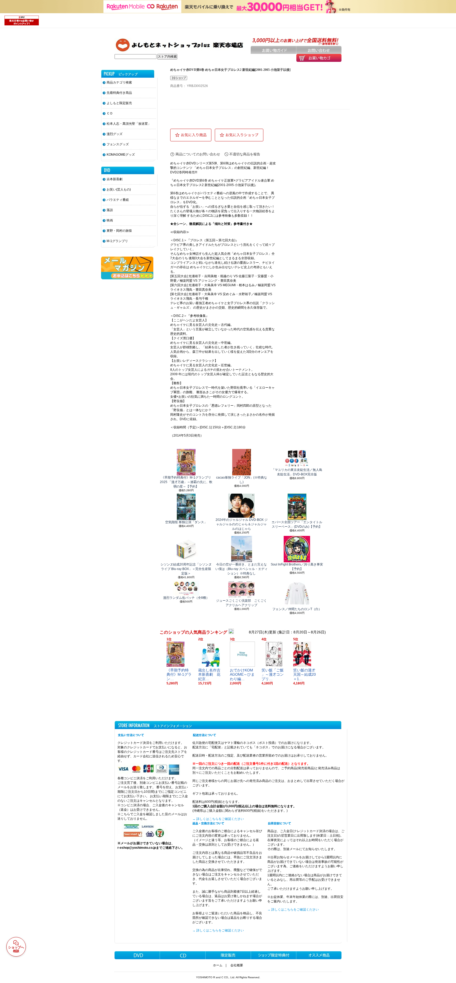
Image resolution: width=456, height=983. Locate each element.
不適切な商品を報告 (244, 154)
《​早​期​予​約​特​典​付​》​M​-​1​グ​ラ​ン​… (179, 674)
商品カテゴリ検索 (119, 82)
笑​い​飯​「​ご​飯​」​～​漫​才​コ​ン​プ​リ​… (273, 674)
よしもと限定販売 (119, 103)
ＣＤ (110, 113)
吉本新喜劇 (114, 179)
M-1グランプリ (117, 241)
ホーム (217, 965)
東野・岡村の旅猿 (119, 231)
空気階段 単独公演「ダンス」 (186, 522)
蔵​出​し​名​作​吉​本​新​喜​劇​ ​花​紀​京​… (209, 674)
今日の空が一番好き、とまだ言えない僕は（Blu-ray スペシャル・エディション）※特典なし (241, 569)
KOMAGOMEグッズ (121, 154)
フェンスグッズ (118, 144)
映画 (110, 220)
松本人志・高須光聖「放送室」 (129, 124)
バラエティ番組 (118, 200)
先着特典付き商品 (119, 93)
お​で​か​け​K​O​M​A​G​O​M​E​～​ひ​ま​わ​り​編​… (242, 674)
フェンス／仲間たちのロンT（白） (297, 609)
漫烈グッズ (114, 134)
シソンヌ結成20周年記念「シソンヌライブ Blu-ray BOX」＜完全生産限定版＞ (186, 569)
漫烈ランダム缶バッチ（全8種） (186, 598)
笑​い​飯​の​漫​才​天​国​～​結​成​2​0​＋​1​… (304, 674)
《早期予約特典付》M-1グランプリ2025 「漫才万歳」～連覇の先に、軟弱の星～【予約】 (186, 482)
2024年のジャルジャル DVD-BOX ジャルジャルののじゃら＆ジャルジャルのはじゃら (242, 524)
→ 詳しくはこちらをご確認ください (218, 819)
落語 (110, 210)
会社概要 (236, 965)
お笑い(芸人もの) (119, 189)
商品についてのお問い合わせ (197, 154)
